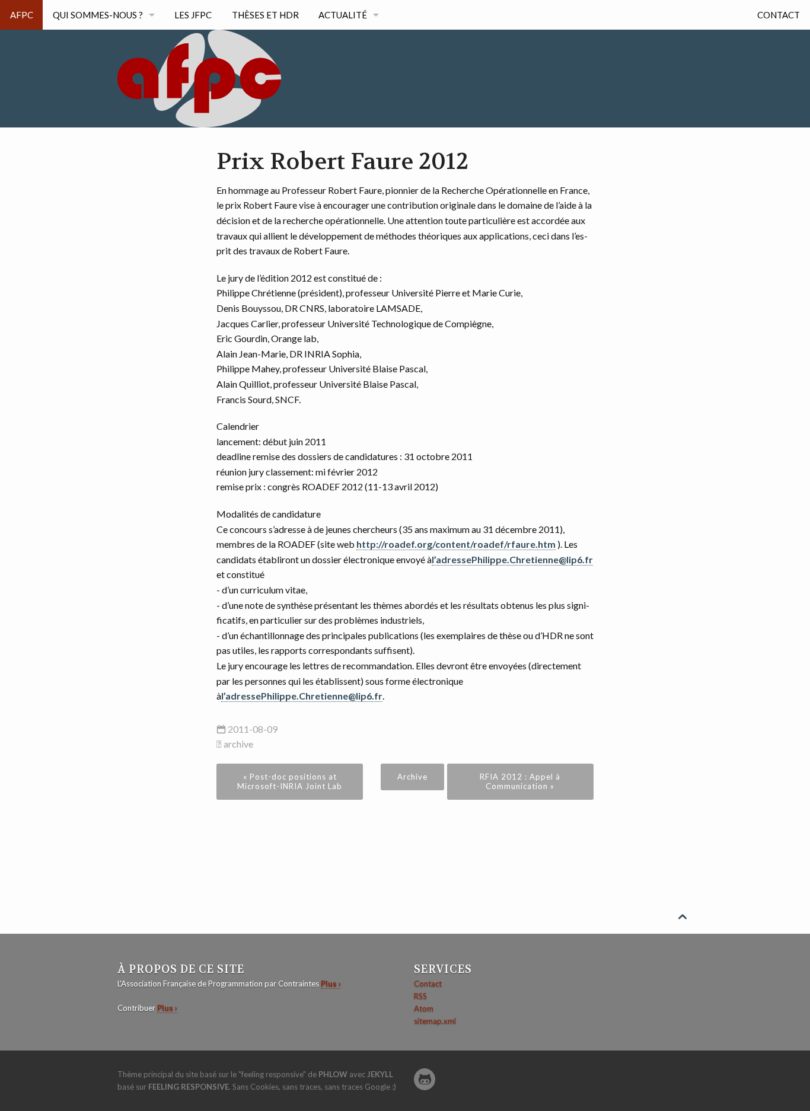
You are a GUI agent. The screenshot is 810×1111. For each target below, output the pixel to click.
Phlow (332, 1074)
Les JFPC (193, 14)
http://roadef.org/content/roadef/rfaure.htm (456, 544)
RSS (420, 996)
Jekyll (380, 1074)
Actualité (342, 14)
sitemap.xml (435, 1021)
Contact (778, 14)
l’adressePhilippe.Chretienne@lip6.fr (512, 559)
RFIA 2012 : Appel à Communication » (520, 781)
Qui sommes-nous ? (98, 14)
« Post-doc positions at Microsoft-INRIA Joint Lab (289, 781)
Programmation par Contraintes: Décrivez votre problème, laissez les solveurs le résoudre (464, 76)
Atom (423, 1008)
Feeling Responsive (188, 1086)
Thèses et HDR (265, 14)
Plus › (331, 983)
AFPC (21, 14)
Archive (412, 776)
